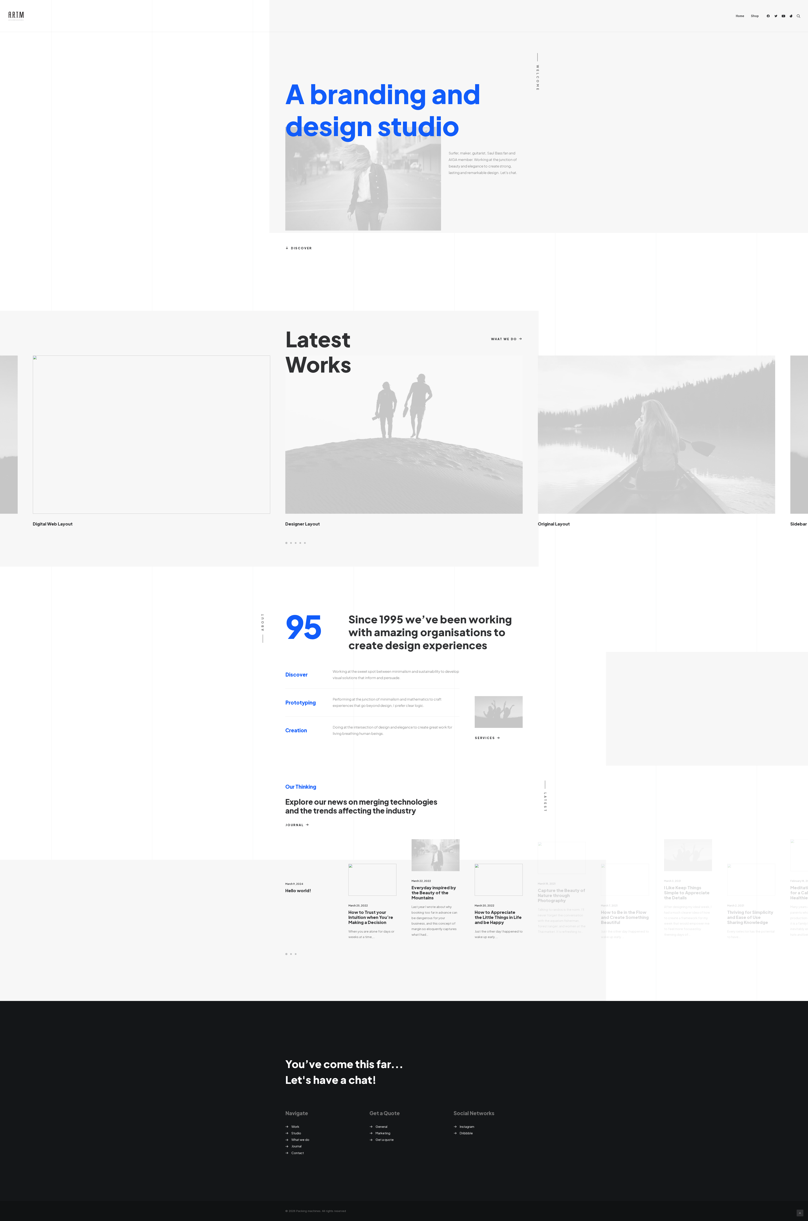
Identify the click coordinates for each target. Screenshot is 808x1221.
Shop (755, 16)
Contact (297, 1153)
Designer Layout (302, 523)
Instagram (467, 1126)
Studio (296, 1133)
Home (740, 16)
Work (295, 1126)
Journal (295, 825)
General (381, 1126)
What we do (504, 339)
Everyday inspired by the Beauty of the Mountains (434, 892)
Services (485, 738)
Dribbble (466, 1133)
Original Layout (554, 523)
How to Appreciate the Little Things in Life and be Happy (498, 917)
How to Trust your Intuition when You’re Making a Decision (370, 917)
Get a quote (385, 1139)
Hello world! (298, 890)
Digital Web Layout (53, 523)
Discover (301, 248)
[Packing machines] (16, 16)
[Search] (797, 16)
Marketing (383, 1133)
